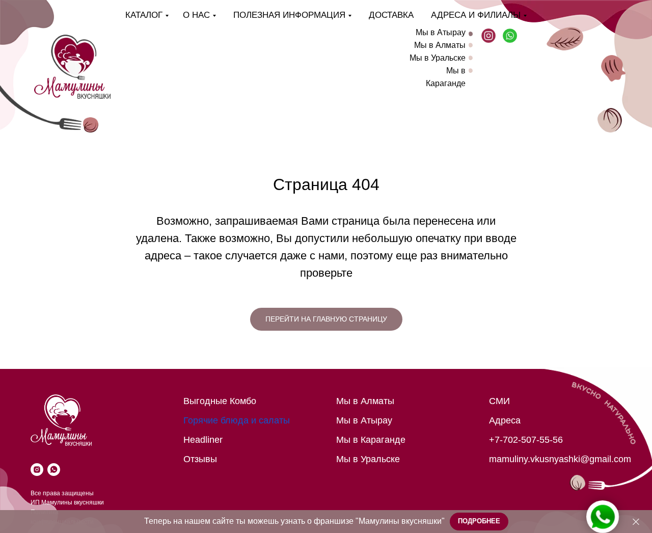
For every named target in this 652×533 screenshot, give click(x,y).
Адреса (505, 420)
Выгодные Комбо (219, 401)
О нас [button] (196, 15)
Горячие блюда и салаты (236, 420)
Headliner (203, 440)
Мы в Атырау (441, 32)
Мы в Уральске (438, 58)
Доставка (391, 15)
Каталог (143, 15)
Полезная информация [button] (289, 15)
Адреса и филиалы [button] (476, 15)
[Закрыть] (636, 521)
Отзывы (200, 459)
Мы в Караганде (370, 440)
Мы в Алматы (440, 45)
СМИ (499, 401)
